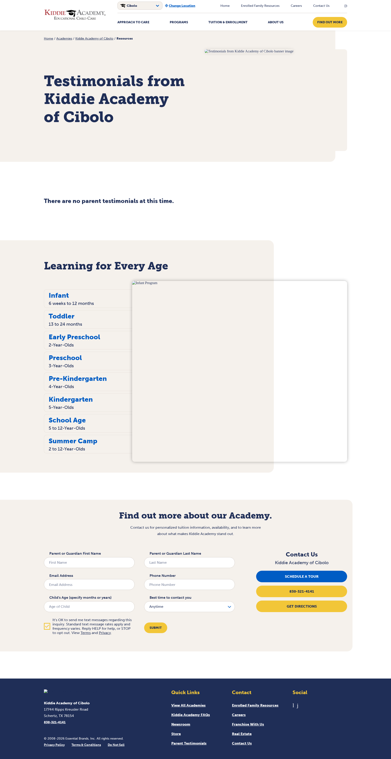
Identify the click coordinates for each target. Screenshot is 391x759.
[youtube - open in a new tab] (293, 705)
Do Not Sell (116, 745)
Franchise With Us (248, 724)
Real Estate (242, 734)
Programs (179, 22)
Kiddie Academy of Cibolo (94, 38)
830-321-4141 (301, 591)
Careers (296, 6)
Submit (156, 628)
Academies (64, 38)
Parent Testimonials (189, 743)
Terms (86, 633)
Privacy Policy (54, 745)
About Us (276, 22)
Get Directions (302, 606)
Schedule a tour (302, 576)
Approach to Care (133, 22)
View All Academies (188, 705)
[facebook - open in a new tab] (297, 705)
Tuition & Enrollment (228, 22)
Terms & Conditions (86, 745)
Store (176, 734)
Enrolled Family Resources (260, 6)
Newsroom (180, 724)
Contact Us (321, 6)
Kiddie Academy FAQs (190, 715)
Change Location (182, 6)
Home (225, 6)
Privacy (105, 633)
